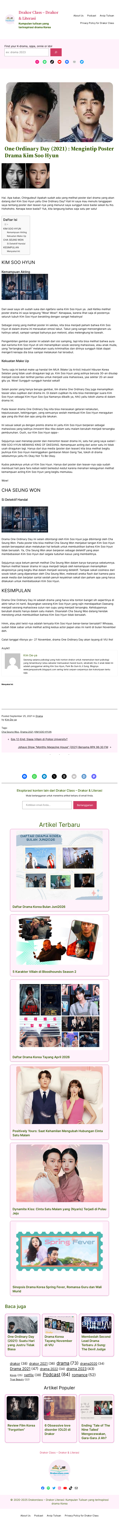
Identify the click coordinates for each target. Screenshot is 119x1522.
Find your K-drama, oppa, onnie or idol (28, 46)
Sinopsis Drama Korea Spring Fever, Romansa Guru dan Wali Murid (57, 1289)
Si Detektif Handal (16, 243)
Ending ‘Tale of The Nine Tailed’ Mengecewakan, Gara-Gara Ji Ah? (96, 1432)
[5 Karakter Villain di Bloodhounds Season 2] (59, 940)
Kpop (16, 1375)
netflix (32, 1375)
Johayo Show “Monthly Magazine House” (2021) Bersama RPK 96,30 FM (63, 747)
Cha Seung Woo (10, 731)
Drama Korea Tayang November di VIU (58, 1341)
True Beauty (20, 1379)
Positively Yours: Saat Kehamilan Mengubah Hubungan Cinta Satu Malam (58, 1133)
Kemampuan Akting (17, 232)
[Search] (56, 52)
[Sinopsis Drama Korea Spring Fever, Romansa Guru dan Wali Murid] (59, 1251)
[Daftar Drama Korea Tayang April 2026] (59, 1015)
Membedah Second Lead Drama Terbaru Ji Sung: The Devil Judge (96, 1343)
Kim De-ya (11, 719)
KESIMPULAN (11, 247)
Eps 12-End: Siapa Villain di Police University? (39, 739)
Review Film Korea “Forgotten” (21, 1427)
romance (84, 1374)
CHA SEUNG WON (13, 239)
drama (68, 1363)
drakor (19, 1363)
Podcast (56, 1374)
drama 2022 (52, 1369)
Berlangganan (85, 805)
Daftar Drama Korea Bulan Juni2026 (39, 907)
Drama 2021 (26, 731)
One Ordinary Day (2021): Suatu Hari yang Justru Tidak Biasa (21, 1343)
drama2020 (92, 1363)
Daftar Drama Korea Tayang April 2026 (41, 1057)
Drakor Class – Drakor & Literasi (59, 1452)
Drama (39, 716)
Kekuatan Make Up (16, 236)
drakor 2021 (42, 1363)
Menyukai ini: (13, 251)
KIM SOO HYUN (12, 228)
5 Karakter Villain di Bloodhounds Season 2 (44, 972)
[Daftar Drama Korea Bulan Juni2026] (59, 865)
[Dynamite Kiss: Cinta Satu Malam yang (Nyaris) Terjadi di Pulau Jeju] (59, 1173)
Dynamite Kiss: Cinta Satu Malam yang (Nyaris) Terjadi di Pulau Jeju (59, 1211)
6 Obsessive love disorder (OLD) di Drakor (58, 1430)
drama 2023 (80, 1369)
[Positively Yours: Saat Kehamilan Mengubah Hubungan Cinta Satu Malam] (59, 1095)
